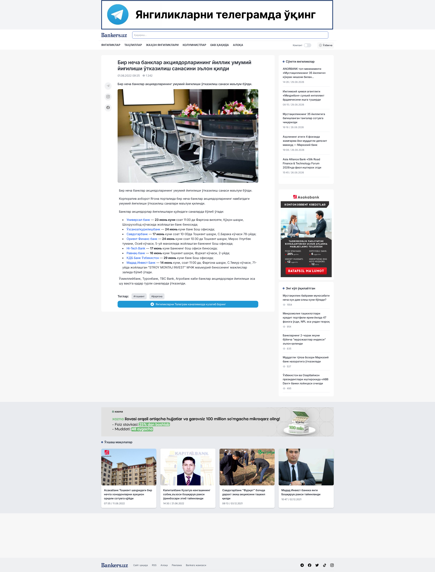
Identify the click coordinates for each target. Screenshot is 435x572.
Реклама (177, 565)
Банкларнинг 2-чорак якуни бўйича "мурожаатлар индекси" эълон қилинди (304, 339)
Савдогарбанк (137, 234)
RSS (154, 565)
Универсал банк (138, 220)
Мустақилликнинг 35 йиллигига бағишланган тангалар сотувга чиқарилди (304, 118)
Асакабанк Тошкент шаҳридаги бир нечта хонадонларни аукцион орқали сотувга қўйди (128, 494)
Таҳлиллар (133, 45)
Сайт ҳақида (140, 565)
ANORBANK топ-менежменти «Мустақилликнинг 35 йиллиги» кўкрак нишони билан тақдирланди (304, 73)
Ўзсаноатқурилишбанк (143, 229)
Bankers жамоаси (196, 565)
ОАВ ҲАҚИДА (219, 45)
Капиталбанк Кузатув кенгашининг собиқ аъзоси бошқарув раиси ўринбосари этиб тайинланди (186, 494)
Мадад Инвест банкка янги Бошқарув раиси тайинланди (300, 492)
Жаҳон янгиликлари (162, 45)
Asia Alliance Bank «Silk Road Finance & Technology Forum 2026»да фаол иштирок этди (302, 163)
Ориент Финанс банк (142, 239)
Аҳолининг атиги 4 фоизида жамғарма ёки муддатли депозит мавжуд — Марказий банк (305, 140)
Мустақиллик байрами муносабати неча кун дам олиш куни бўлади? (306, 297)
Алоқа (164, 565)
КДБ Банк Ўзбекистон (143, 258)
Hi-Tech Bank (136, 248)
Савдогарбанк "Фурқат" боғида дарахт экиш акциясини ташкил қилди (243, 494)
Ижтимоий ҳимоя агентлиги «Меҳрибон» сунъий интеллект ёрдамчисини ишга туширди (303, 95)
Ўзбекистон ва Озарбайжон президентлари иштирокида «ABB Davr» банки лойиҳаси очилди (305, 379)
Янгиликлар (110, 45)
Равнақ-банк (136, 253)
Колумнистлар (194, 45)
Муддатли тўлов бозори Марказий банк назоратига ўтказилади (306, 359)
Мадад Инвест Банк (141, 262)
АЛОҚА (238, 45)
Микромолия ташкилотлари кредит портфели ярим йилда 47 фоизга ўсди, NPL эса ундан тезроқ (306, 317)
